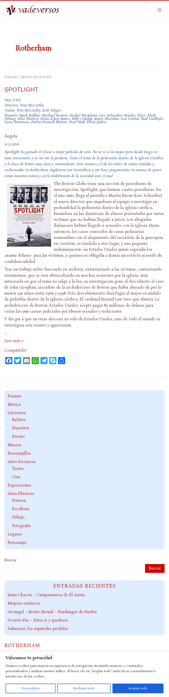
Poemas (14, 396)
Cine (16, 477)
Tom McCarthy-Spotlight (28, 77)
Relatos (19, 419)
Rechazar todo (84, 688)
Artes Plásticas (21, 493)
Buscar (10, 560)
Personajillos (19, 453)
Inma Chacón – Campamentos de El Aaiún (46, 595)
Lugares (15, 534)
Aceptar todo (137, 688)
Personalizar (31, 688)
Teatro (18, 468)
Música (14, 404)
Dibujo (18, 517)
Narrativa (20, 428)
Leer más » (14, 341)
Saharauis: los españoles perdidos (38, 628)
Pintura (19, 500)
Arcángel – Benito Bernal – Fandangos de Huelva (52, 612)
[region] (84, 674)
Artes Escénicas (22, 462)
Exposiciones (19, 485)
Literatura (17, 413)
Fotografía (21, 526)
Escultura (20, 509)
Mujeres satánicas (24, 603)
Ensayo (18, 436)
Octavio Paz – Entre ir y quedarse (38, 620)
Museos (15, 445)
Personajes (17, 542)
